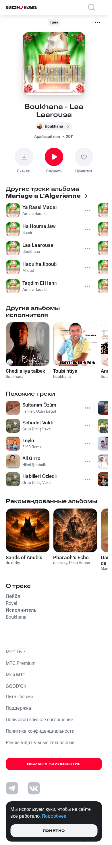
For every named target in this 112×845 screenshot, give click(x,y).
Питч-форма (19, 696)
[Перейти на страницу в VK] (34, 788)
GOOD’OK (16, 686)
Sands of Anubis (24, 558)
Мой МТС (16, 674)
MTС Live (15, 651)
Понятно (54, 830)
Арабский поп (47, 137)
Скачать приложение (54, 764)
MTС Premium (21, 663)
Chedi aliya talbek (25, 371)
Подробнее (54, 816)
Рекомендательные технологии (40, 742)
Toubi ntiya (65, 371)
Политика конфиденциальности (40, 731)
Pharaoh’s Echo (71, 558)
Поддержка (18, 708)
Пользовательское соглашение (39, 719)
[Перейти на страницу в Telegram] (12, 788)
